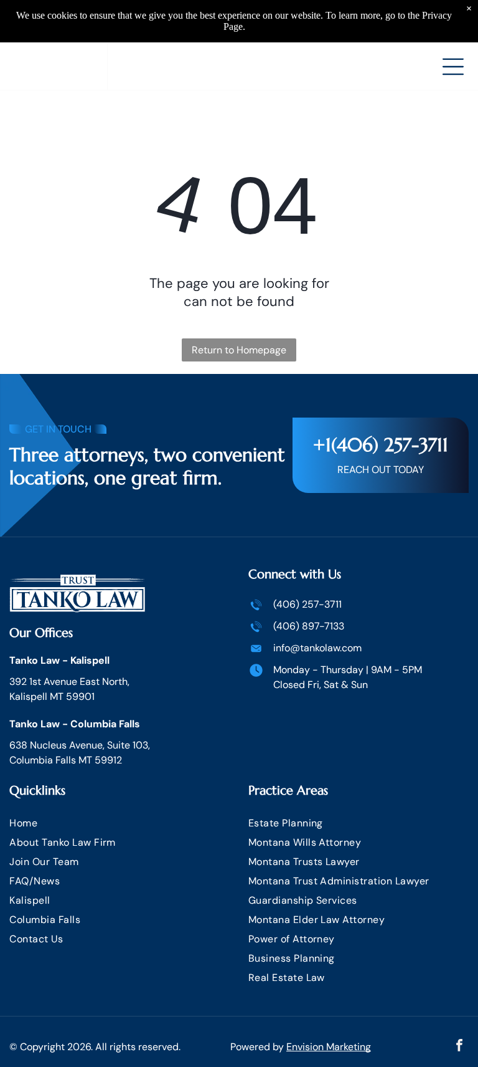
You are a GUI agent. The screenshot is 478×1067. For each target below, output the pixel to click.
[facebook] (459, 1047)
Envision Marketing (328, 1046)
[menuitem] (119, 823)
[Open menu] (453, 66)
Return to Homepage (239, 349)
